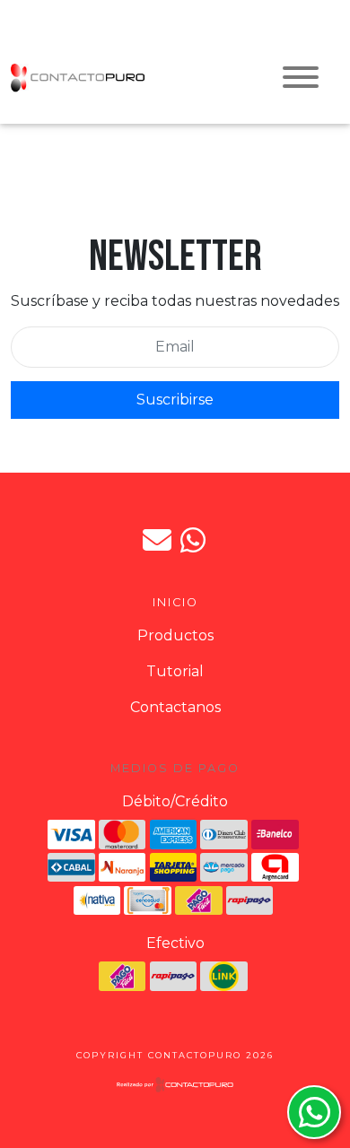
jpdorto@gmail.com (157, 539)
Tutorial (175, 671)
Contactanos (175, 707)
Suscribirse (175, 399)
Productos (175, 635)
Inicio (175, 602)
